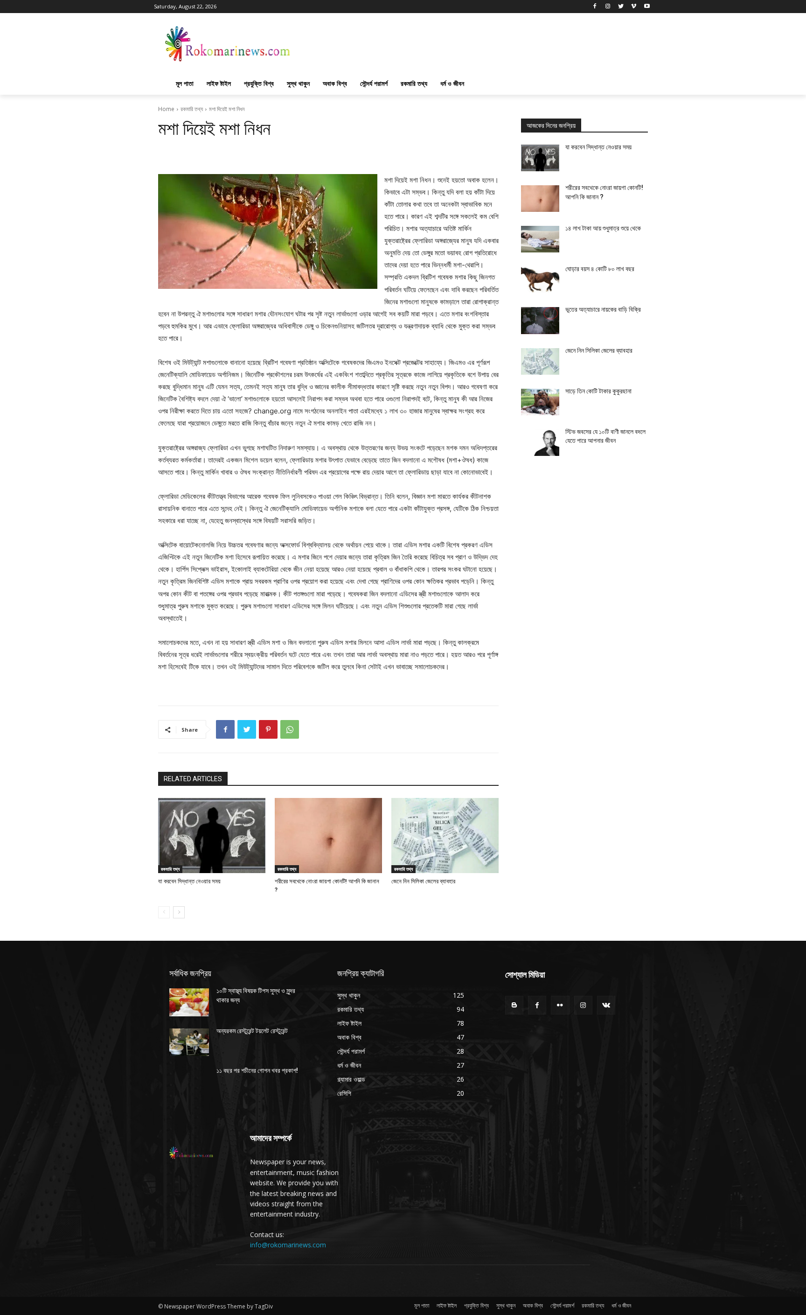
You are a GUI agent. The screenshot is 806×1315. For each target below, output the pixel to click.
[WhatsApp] (289, 729)
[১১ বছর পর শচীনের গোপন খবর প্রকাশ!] (189, 1082)
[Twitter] (621, 6)
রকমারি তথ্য (192, 109)
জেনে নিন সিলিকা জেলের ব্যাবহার (423, 881)
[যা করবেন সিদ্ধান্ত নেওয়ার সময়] (211, 835)
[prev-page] (164, 912)
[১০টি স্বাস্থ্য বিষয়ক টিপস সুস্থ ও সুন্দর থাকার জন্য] (189, 1002)
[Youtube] (646, 6)
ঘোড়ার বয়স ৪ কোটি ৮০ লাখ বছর (599, 269)
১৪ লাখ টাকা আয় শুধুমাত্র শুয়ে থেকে (603, 228)
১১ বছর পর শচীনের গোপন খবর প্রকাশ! (257, 1070)
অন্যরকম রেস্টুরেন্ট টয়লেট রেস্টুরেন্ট (252, 1031)
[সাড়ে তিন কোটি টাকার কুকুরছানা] (540, 402)
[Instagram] (608, 6)
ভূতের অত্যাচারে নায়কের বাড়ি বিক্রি (603, 309)
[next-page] (179, 912)
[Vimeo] (633, 6)
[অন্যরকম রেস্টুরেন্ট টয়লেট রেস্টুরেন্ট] (189, 1042)
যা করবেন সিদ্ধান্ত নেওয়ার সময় (189, 881)
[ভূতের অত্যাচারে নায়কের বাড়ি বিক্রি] (540, 320)
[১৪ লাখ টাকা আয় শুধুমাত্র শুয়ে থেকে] (540, 239)
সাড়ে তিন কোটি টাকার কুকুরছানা (598, 391)
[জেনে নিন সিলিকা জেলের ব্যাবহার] (445, 835)
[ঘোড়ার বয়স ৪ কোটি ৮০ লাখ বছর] (540, 279)
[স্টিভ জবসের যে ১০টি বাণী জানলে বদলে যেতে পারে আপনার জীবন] (540, 442)
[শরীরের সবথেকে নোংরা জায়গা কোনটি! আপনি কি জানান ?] (328, 835)
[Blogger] (514, 1005)
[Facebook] (595, 6)
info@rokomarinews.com (288, 1244)
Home (166, 109)
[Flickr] (560, 1005)
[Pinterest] (268, 729)
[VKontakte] (606, 1005)
